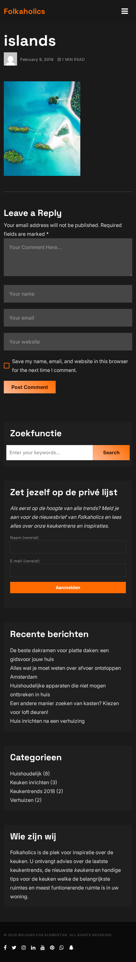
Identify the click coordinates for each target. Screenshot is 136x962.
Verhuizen (22, 800)
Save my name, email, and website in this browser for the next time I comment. (70, 365)
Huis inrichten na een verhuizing (47, 721)
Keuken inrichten (29, 782)
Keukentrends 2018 (32, 791)
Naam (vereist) (24, 537)
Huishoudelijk (26, 773)
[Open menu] (124, 11)
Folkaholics (24, 11)
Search (111, 452)
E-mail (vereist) (25, 561)
